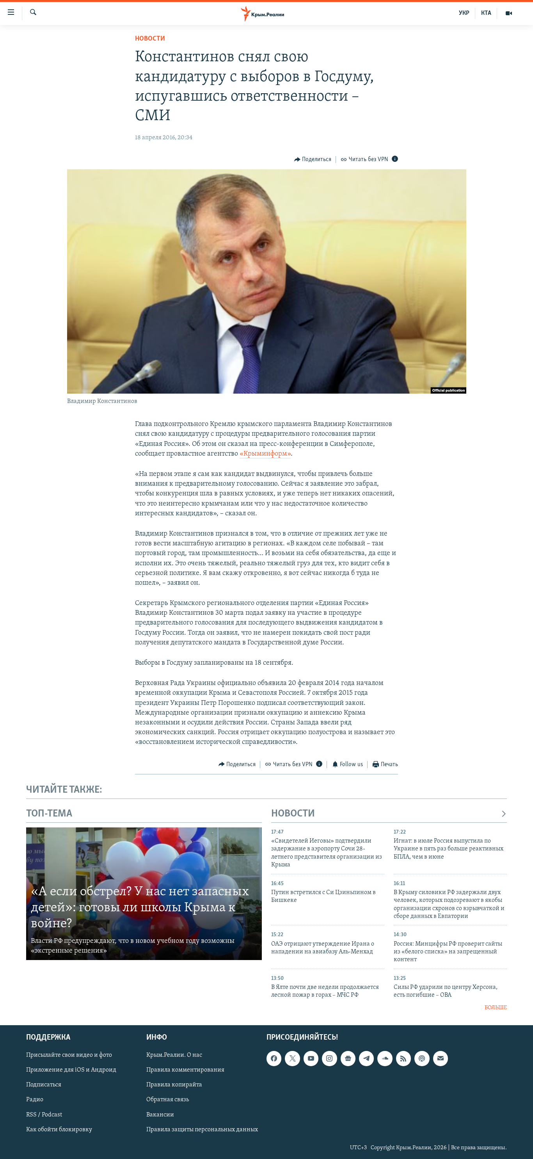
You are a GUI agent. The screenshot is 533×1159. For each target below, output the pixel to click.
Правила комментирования (185, 1070)
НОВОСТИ (293, 814)
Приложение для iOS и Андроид (71, 1070)
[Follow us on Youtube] (311, 1058)
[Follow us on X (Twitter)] (292, 1058)
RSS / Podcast (44, 1115)
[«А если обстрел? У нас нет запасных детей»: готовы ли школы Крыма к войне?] (144, 893)
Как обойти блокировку (59, 1130)
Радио (34, 1100)
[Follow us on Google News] (348, 1058)
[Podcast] (421, 1058)
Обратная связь (167, 1100)
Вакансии (160, 1115)
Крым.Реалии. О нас (174, 1055)
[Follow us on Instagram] (329, 1058)
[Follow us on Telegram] (366, 1058)
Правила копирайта (174, 1085)
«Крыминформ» (265, 454)
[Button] (313, 159)
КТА (486, 13)
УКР (464, 13)
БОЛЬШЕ (496, 1008)
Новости (150, 39)
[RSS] (403, 1058)
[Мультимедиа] (509, 13)
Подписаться (43, 1085)
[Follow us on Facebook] (273, 1058)
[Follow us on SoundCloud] (384, 1058)
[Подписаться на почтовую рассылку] (440, 1058)
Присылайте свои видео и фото (69, 1055)
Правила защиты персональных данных (202, 1130)
